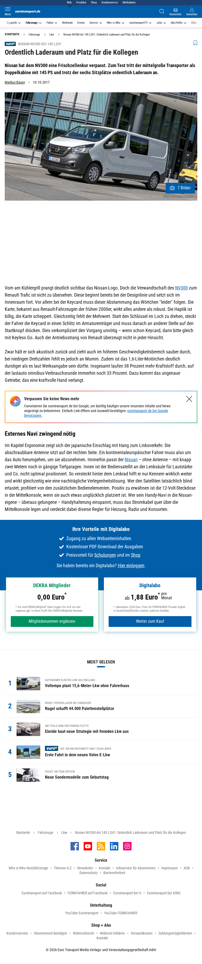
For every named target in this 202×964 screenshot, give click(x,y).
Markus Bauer (15, 82)
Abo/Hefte (176, 22)
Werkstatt (67, 22)
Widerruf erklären (112, 933)
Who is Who (113, 22)
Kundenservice (110, 2)
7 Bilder (184, 187)
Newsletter (85, 868)
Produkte (81, 2)
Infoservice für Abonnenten (135, 868)
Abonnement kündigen (50, 933)
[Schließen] (189, 399)
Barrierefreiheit (114, 873)
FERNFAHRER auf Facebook (88, 893)
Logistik (12, 22)
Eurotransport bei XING (163, 893)
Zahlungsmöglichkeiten (175, 933)
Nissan (131, 459)
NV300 (181, 288)
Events (81, 22)
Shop (94, 2)
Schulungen (105, 555)
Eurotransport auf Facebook (42, 893)
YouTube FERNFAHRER (120, 913)
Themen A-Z (63, 868)
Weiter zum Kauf (150, 621)
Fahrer (50, 22)
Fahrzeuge (32, 22)
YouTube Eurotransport (81, 913)
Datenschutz (88, 873)
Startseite (23, 832)
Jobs (159, 22)
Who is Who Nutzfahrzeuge (28, 868)
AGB (187, 868)
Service (93, 22)
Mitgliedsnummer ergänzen (52, 621)
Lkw (64, 832)
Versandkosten (142, 933)
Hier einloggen (131, 565)
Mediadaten (129, 2)
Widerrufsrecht (83, 933)
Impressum (169, 868)
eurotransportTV (138, 22)
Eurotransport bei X (127, 893)
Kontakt (104, 868)
